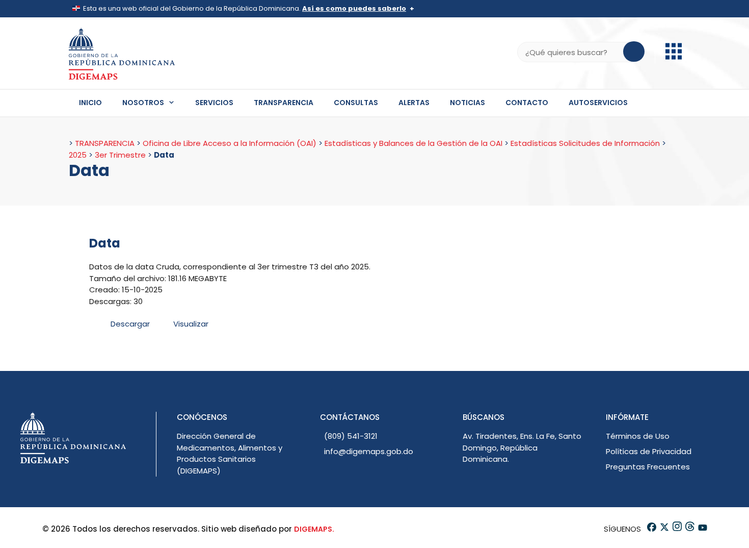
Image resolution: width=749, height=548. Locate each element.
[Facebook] (651, 529)
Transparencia (283, 102)
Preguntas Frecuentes (648, 466)
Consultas (356, 102)
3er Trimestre (120, 155)
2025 (78, 155)
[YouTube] (702, 529)
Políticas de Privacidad (648, 451)
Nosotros (143, 102)
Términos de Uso (638, 436)
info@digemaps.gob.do (368, 451)
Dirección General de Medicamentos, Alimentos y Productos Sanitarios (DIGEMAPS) (229, 453)
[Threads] (689, 529)
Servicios (214, 102)
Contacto (526, 102)
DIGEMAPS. (314, 529)
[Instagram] (676, 529)
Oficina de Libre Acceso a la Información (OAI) (229, 143)
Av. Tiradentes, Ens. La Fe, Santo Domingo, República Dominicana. (522, 447)
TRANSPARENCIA (105, 143)
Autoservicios (598, 102)
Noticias (467, 102)
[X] (663, 529)
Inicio (90, 102)
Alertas (414, 102)
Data (104, 243)
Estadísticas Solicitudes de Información (585, 143)
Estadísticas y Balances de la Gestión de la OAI (413, 143)
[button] (673, 57)
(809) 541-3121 (351, 436)
